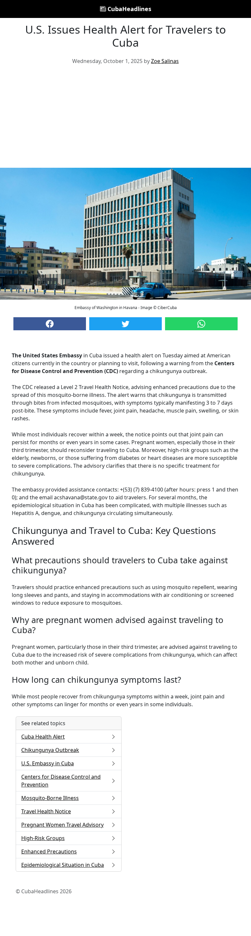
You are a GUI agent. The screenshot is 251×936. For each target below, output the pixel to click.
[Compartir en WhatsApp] (201, 323)
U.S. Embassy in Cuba (47, 763)
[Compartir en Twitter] (125, 323)
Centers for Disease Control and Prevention (61, 780)
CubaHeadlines (128, 9)
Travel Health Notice (46, 811)
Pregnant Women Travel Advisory (62, 824)
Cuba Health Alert (43, 736)
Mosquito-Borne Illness (50, 798)
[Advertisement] (125, 118)
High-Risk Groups (43, 838)
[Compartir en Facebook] (49, 323)
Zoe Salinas (165, 61)
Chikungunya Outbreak (50, 750)
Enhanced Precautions (49, 851)
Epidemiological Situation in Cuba (62, 864)
